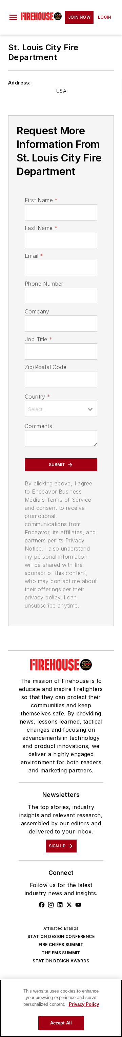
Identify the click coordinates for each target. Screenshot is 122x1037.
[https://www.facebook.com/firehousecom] (41, 904)
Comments (38, 426)
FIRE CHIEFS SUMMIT (61, 944)
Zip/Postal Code (45, 367)
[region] (61, 1008)
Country (37, 396)
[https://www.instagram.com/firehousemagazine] (50, 904)
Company (37, 311)
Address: (19, 82)
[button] (13, 17)
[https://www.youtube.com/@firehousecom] (78, 904)
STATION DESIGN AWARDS (61, 960)
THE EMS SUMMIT (61, 952)
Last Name (41, 228)
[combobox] (61, 409)
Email (34, 255)
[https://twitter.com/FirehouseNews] (69, 904)
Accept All (61, 1022)
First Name (41, 200)
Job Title (38, 339)
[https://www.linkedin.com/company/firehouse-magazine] (60, 904)
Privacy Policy (84, 1004)
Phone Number (44, 283)
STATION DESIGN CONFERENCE (61, 936)
